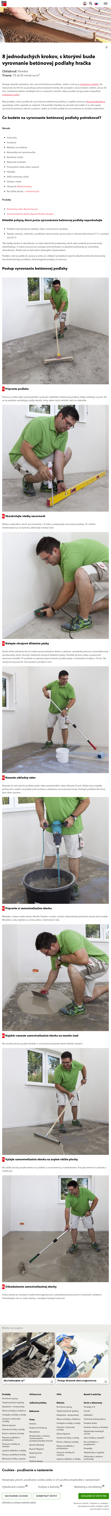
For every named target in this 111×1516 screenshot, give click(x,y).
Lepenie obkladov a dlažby (14, 1450)
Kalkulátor (88, 1415)
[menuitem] (85, 3)
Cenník (87, 1411)
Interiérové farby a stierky (13, 1429)
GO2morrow (35, 1394)
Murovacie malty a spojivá (13, 1458)
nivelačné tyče (32, 191)
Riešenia (60, 1403)
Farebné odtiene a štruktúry (96, 1427)
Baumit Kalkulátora (95, 102)
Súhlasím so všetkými (93, 1496)
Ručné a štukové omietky (13, 1433)
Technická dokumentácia (95, 1419)
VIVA (59, 1394)
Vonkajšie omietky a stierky (14, 1414)
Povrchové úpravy (10, 1398)
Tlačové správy (36, 1461)
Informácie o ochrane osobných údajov (19, 1502)
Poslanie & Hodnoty (38, 1428)
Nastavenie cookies (16, 1496)
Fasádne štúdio (90, 1423)
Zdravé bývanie (9, 1425)
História (32, 1423)
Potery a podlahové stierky (14, 1454)
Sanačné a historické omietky (11, 1420)
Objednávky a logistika (94, 1452)
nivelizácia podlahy (89, 84)
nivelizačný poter (10, 95)
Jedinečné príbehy (37, 1403)
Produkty (6, 1394)
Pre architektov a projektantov (91, 1443)
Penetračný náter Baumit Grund (22, 209)
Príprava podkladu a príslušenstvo (11, 1439)
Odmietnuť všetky (46, 1496)
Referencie (34, 1411)
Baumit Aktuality (36, 1445)
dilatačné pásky (24, 186)
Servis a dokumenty (93, 1403)
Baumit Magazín (36, 1449)
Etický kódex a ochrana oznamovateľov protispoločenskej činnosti (41, 1438)
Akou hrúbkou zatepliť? (94, 1438)
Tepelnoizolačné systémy (13, 1402)
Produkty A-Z (89, 1407)
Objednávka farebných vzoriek (94, 1432)
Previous (2, 1358)
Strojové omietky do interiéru (11, 1445)
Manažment (34, 1432)
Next (108, 1358)
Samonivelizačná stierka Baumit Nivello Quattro (30, 214)
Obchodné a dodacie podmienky (93, 1458)
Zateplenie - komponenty (13, 1406)
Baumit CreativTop (92, 1394)
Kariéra (32, 1457)
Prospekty (88, 1448)
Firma (32, 1419)
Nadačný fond (35, 1453)
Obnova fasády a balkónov (14, 1410)
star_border (106, 47)
